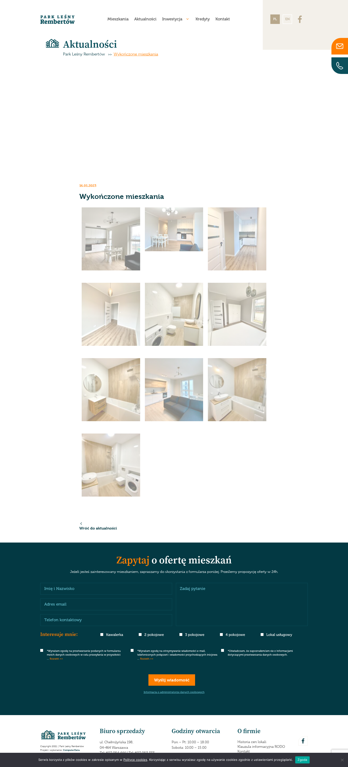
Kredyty (203, 19)
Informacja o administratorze (174, 692)
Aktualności (145, 19)
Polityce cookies (135, 760)
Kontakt (222, 19)
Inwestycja (172, 19)
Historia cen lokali (251, 742)
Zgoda (302, 760)
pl (275, 19)
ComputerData (71, 749)
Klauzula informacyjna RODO (261, 746)
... (55, 658)
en (287, 19)
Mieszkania (118, 19)
